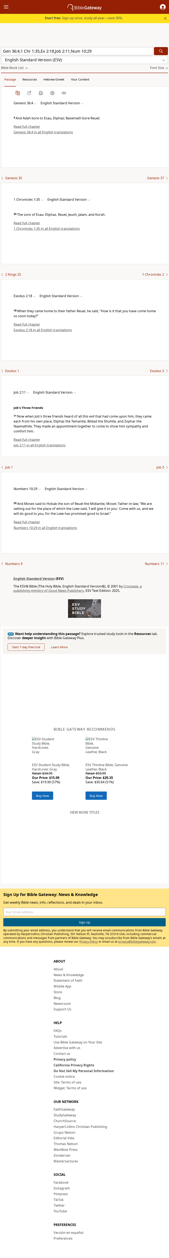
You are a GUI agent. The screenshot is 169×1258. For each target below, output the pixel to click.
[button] (163, 7)
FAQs (58, 1030)
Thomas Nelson (66, 1144)
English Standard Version (34, 578)
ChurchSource (65, 1121)
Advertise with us (67, 1048)
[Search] (161, 51)
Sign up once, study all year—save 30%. (84, 18)
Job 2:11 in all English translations (40, 445)
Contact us (62, 1053)
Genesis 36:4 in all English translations (43, 132)
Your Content (80, 79)
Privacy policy (65, 1059)
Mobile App (62, 986)
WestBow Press (66, 1149)
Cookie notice (64, 1076)
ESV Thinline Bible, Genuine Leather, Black (107, 767)
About (58, 969)
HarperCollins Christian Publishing (80, 1126)
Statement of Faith (68, 980)
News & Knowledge (69, 975)
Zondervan (62, 1155)
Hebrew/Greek (53, 79)
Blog (57, 998)
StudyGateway (65, 1115)
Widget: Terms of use (70, 1088)
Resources (29, 79)
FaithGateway (64, 1109)
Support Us (62, 1009)
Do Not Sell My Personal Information (84, 1071)
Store (58, 992)
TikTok (59, 1199)
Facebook (61, 1182)
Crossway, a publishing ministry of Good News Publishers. (77, 588)
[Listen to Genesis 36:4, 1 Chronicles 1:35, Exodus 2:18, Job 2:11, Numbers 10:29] (64, 93)
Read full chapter (27, 126)
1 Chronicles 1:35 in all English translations (47, 228)
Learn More (59, 647)
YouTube (60, 1211)
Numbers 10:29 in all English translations (45, 528)
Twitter (59, 1205)
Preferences (63, 1238)
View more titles (84, 812)
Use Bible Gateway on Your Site (78, 1042)
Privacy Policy (88, 942)
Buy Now (42, 796)
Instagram (62, 1188)
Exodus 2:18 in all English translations (43, 330)
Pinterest (61, 1194)
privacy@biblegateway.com (137, 942)
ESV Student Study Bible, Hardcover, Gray (51, 767)
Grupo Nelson (64, 1132)
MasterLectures (66, 1161)
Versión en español (68, 1232)
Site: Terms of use (67, 1082)
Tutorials (60, 1036)
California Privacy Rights (74, 1065)
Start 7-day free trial (26, 647)
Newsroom (62, 1003)
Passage (10, 79)
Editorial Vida (64, 1138)
